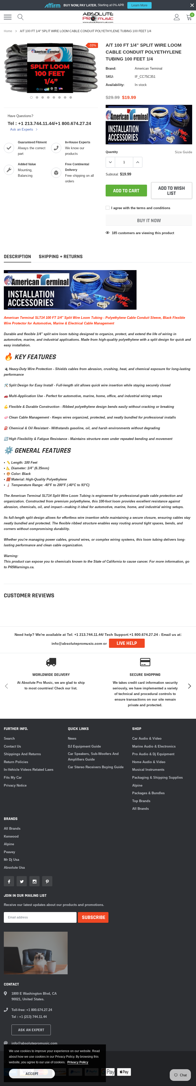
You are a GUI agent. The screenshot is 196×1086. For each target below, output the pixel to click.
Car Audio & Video (147, 738)
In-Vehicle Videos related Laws (28, 769)
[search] (21, 17)
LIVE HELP (127, 643)
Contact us (12, 746)
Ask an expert (31, 1030)
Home (8, 31)
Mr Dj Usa (11, 859)
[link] (9, 881)
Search (9, 738)
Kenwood (11, 836)
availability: (115, 85)
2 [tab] (37, 97)
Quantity (112, 152)
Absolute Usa (14, 867)
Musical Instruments (148, 769)
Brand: (111, 68)
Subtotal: (112, 174)
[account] (177, 17)
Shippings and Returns (22, 754)
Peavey (9, 852)
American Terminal (148, 68)
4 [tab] (48, 97)
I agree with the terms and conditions (140, 208)
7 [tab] (65, 97)
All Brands (140, 808)
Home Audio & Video (148, 762)
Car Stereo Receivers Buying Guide (96, 767)
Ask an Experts (22, 129)
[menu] (7, 17)
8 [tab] (70, 97)
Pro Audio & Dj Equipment (153, 754)
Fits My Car (13, 777)
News (72, 738)
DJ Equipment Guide (84, 746)
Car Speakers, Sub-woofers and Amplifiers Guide (93, 756)
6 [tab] (59, 97)
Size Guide (183, 152)
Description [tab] (17, 257)
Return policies (16, 762)
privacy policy (77, 1062)
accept (32, 1074)
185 (114, 233)
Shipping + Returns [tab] (61, 257)
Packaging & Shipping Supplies (157, 777)
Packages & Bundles (148, 793)
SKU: (110, 76)
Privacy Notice (15, 785)
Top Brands (141, 801)
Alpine (137, 785)
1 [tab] (31, 97)
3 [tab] (42, 97)
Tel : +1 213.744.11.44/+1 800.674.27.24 (49, 123)
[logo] (98, 17)
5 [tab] (54, 97)
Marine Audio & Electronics (154, 746)
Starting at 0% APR (106, 5)
